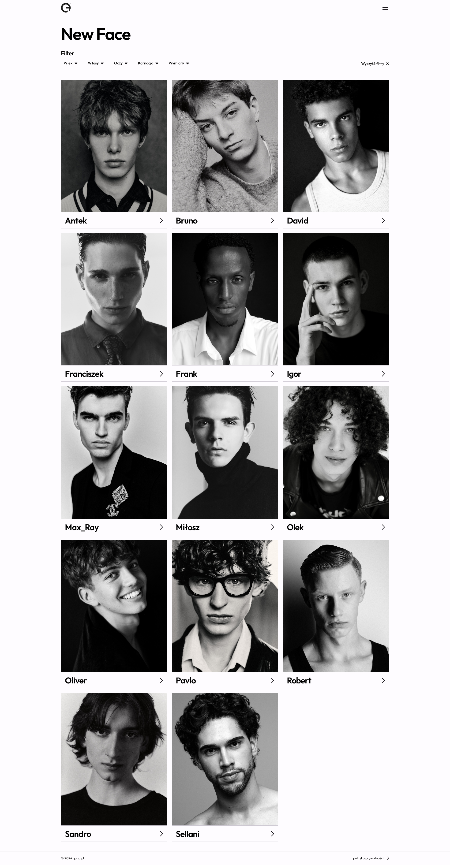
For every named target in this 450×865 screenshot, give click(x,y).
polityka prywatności (368, 858)
